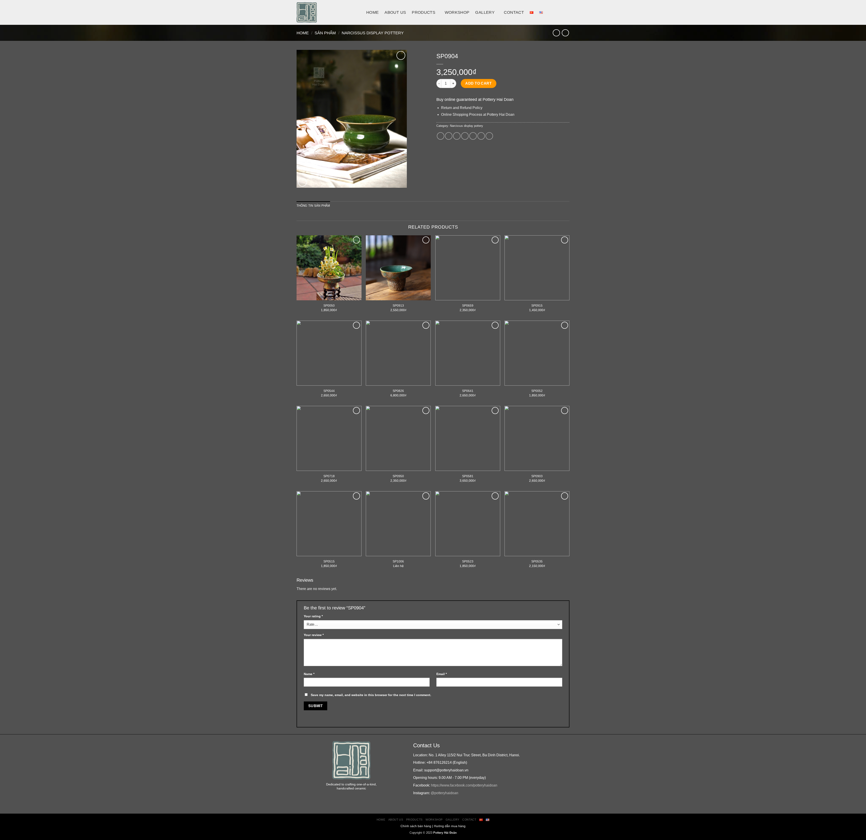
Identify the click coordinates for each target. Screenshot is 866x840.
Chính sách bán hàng (416, 826)
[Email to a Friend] (457, 136)
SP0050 (329, 305)
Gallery (484, 12)
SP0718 (329, 476)
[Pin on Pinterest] (465, 136)
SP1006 (398, 561)
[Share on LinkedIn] (481, 136)
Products (423, 12)
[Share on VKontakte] (473, 136)
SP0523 (467, 561)
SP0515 (329, 561)
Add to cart (478, 83)
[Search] (557, 12)
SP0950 (398, 476)
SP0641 (467, 391)
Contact (514, 12)
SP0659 (467, 305)
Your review (314, 635)
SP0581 (467, 476)
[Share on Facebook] (440, 136)
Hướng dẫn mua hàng (449, 826)
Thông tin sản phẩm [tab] (313, 205)
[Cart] (567, 12)
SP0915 (537, 305)
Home (372, 12)
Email (441, 674)
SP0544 (329, 391)
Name (309, 674)
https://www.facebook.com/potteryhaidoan (464, 785)
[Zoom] (302, 182)
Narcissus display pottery (373, 32)
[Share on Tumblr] (489, 136)
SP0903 (537, 476)
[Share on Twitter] (448, 136)
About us (395, 12)
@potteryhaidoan (444, 793)
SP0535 (537, 561)
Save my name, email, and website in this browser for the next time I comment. (371, 695)
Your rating (313, 616)
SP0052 (537, 391)
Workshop (457, 12)
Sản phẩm (325, 32)
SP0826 (398, 391)
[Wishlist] (400, 55)
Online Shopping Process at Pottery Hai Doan (477, 114)
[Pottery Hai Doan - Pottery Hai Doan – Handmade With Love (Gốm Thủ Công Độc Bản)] (328, 12)
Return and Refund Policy (461, 108)
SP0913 (398, 305)
